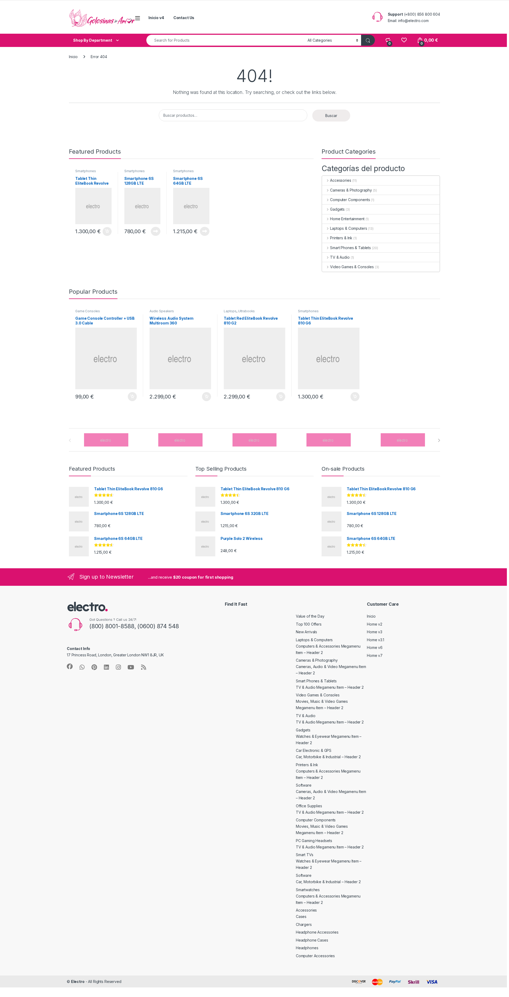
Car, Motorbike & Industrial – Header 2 (328, 757)
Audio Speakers (162, 311)
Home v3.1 (375, 640)
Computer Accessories (315, 955)
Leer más (155, 231)
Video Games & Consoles (352, 267)
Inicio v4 (156, 17)
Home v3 (374, 632)
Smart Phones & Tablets (350, 247)
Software (303, 785)
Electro (78, 981)
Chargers (304, 924)
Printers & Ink (341, 238)
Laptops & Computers (348, 228)
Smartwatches (308, 889)
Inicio (73, 56)
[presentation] (439, 440)
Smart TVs (304, 854)
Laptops (230, 311)
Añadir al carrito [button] (106, 231)
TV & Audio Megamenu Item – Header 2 (330, 687)
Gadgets (337, 209)
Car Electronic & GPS (313, 750)
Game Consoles (87, 311)
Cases (301, 916)
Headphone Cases (312, 940)
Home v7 (375, 655)
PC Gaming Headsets (314, 840)
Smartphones (85, 171)
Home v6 (375, 647)
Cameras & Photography (351, 190)
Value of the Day (310, 616)
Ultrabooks (246, 311)
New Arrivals (306, 632)
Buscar (331, 115)
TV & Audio (339, 257)
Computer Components (350, 199)
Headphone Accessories (317, 932)
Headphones (307, 948)
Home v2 (374, 624)
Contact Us (184, 17)
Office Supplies (309, 806)
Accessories (340, 180)
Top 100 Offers (309, 624)
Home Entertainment (347, 218)
